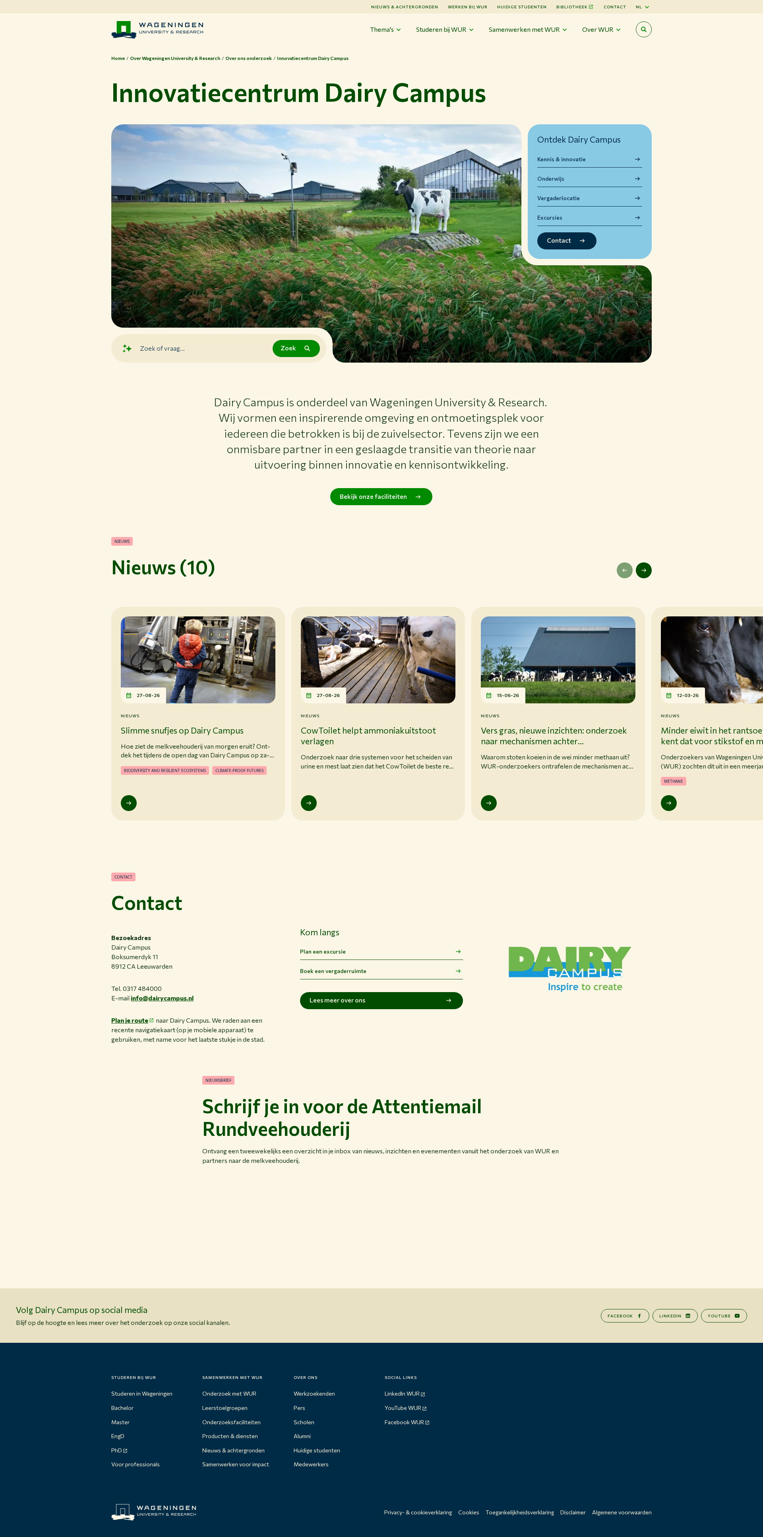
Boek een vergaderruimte (333, 970)
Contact (615, 6)
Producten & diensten (230, 1436)
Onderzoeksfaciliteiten (231, 1422)
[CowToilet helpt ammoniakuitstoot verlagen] (309, 803)
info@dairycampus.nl (162, 998)
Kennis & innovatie (561, 159)
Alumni (302, 1436)
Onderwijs (550, 178)
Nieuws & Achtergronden (404, 6)
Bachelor (122, 1407)
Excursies (549, 217)
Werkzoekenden (314, 1393)
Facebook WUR (404, 1422)
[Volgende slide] (644, 570)
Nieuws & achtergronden (233, 1450)
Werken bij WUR (468, 6)
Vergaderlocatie (558, 198)
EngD (117, 1436)
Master (120, 1422)
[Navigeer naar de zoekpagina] (644, 29)
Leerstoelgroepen (225, 1407)
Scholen (304, 1422)
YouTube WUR (403, 1407)
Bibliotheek (572, 6)
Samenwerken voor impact (235, 1464)
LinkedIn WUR (402, 1393)
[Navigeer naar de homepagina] (157, 30)
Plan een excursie (323, 951)
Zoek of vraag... (162, 348)
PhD (116, 1450)
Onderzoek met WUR (229, 1393)
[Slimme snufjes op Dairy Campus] (129, 803)
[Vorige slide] (625, 570)
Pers (299, 1407)
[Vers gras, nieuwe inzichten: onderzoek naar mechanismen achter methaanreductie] (489, 803)
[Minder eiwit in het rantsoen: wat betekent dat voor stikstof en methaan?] (669, 803)
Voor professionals (135, 1464)
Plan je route (129, 1020)
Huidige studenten (522, 6)
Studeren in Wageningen (141, 1393)
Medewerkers (311, 1464)
